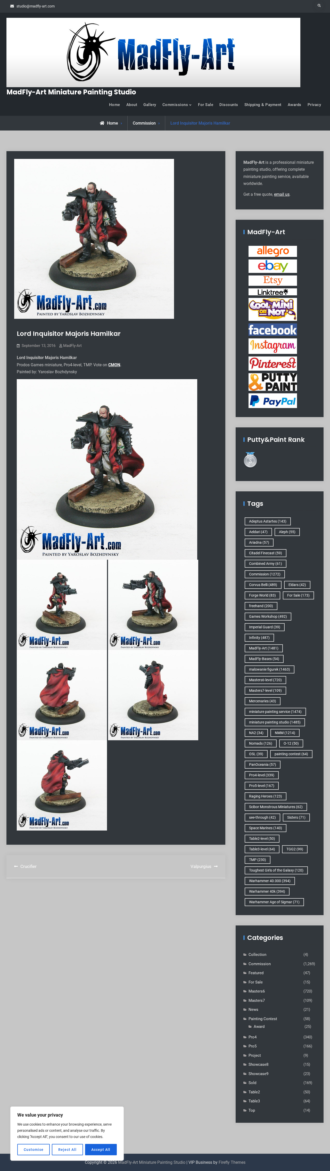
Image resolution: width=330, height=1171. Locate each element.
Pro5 (253, 1046)
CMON (114, 364)
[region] (67, 1134)
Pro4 (253, 1037)
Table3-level (262, 849)
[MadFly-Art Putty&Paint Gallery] (273, 381)
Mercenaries (262, 701)
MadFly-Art (72, 345)
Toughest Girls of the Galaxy (276, 870)
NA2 (256, 733)
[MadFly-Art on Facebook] (273, 329)
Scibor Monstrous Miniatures (276, 807)
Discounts (228, 104)
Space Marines (265, 828)
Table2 (254, 1092)
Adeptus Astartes (267, 521)
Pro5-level (261, 786)
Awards (294, 104)
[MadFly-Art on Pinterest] (273, 363)
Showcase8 (258, 1064)
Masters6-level (265, 680)
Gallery (149, 104)
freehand (261, 606)
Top (252, 1110)
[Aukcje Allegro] (273, 251)
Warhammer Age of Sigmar (274, 902)
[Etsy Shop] (273, 280)
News (253, 1009)
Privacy (314, 104)
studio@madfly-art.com (35, 6)
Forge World (262, 595)
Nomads (260, 743)
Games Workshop (268, 616)
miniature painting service (275, 712)
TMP (257, 860)
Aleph (287, 532)
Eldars (297, 585)
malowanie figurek (269, 669)
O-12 (291, 743)
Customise (34, 1150)
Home (114, 104)
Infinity (259, 638)
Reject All (67, 1150)
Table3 (254, 1101)
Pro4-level (261, 775)
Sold (252, 1082)
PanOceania (262, 764)
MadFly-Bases (264, 659)
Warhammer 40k (267, 891)
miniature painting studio (275, 722)
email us (282, 194)
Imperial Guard (264, 627)
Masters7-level (265, 690)
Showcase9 (258, 1073)
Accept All (100, 1150)
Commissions (175, 104)
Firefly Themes (232, 1162)
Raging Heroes (265, 796)
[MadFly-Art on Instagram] (273, 346)
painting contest (291, 754)
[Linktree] (273, 291)
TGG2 (294, 849)
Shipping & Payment (263, 104)
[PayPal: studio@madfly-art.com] (273, 400)
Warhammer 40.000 (270, 881)
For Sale (205, 104)
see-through (262, 817)
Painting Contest (263, 1019)
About (131, 104)
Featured (256, 973)
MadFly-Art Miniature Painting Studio (71, 92)
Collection (257, 954)
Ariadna (259, 542)
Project (255, 1055)
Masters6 (257, 991)
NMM (285, 733)
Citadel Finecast (265, 553)
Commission (144, 123)
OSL (256, 754)
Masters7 (257, 1000)
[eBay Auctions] (273, 266)
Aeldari (258, 532)
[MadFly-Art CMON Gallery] (273, 309)
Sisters (296, 817)
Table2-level (262, 838)
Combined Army (265, 564)
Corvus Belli (263, 585)
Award (259, 1026)
